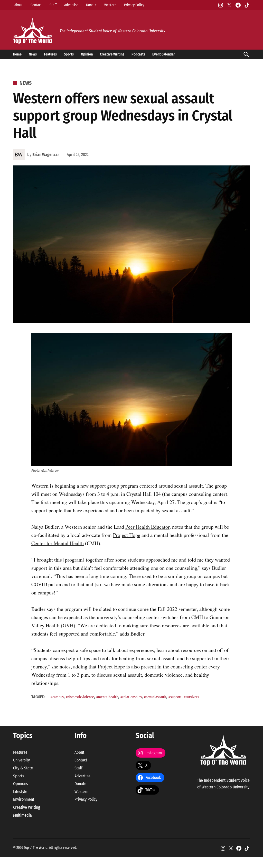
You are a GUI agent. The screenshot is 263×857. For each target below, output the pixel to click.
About (18, 5)
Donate (91, 5)
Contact (36, 5)
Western (110, 5)
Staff (53, 5)
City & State (23, 768)
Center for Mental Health (57, 543)
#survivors (191, 697)
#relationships (131, 697)
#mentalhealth (107, 697)
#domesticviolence (80, 697)
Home (17, 54)
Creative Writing (112, 54)
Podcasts (138, 54)
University (21, 760)
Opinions (20, 783)
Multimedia (22, 815)
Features (50, 54)
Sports (69, 54)
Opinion (87, 54)
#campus (57, 697)
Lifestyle (20, 791)
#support (175, 697)
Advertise (71, 5)
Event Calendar (163, 54)
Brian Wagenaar (45, 154)
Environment (23, 799)
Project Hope (126, 535)
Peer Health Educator (147, 526)
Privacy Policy (134, 5)
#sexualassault (155, 697)
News (33, 54)
